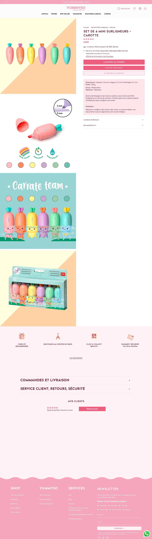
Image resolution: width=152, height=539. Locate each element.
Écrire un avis (92, 409)
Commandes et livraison (44, 380)
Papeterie (103, 506)
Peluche (124, 506)
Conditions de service (103, 534)
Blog (70, 499)
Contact (71, 504)
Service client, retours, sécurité (52, 389)
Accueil (86, 27)
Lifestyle (14, 499)
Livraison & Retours (91, 120)
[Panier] (145, 8)
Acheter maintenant (114, 68)
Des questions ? (89, 125)
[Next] (145, 2)
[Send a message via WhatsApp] (147, 534)
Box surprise (15, 512)
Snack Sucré (116, 510)
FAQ (70, 495)
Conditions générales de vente (80, 514)
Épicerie (14, 504)
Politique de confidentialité (127, 532)
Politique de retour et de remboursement (78, 509)
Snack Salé (104, 510)
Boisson (128, 510)
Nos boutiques (45, 499)
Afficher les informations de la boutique (99, 56)
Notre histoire (45, 495)
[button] (45, 13)
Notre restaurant (46, 504)
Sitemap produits (75, 519)
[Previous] (7, 2)
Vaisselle (114, 506)
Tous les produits (17, 495)
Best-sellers (15, 508)
